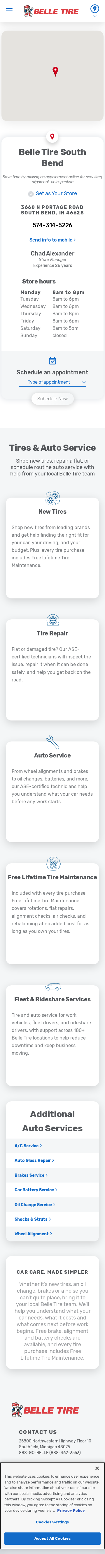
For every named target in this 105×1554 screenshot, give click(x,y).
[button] (55, 71)
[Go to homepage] (51, 11)
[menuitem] (94, 10)
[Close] (97, 1468)
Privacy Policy (71, 1510)
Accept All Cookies (52, 1538)
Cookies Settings (52, 1522)
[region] (52, 1505)
